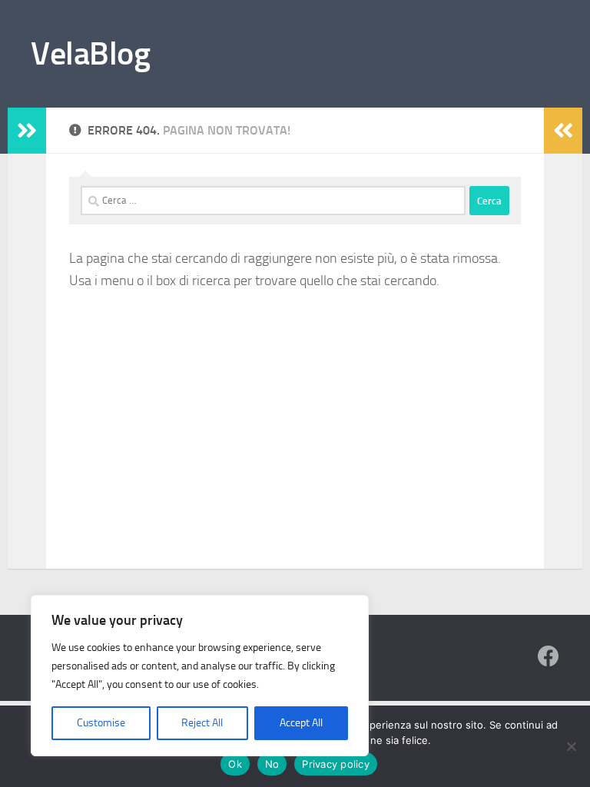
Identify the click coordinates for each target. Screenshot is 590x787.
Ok (235, 764)
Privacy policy (336, 764)
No (272, 764)
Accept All (301, 722)
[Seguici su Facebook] (548, 656)
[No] (570, 746)
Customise (101, 722)
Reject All (202, 722)
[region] (200, 675)
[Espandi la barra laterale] (27, 131)
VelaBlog (90, 54)
